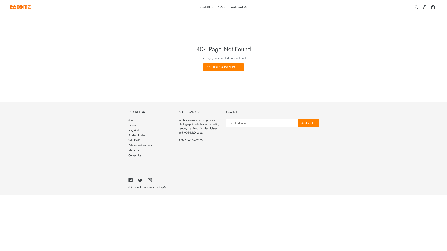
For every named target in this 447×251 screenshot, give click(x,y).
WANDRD (134, 140)
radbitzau (141, 187)
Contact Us (134, 155)
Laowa (132, 125)
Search (132, 120)
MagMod (133, 130)
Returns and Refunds (140, 145)
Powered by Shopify (156, 187)
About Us (133, 150)
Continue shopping (221, 67)
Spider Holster (136, 135)
